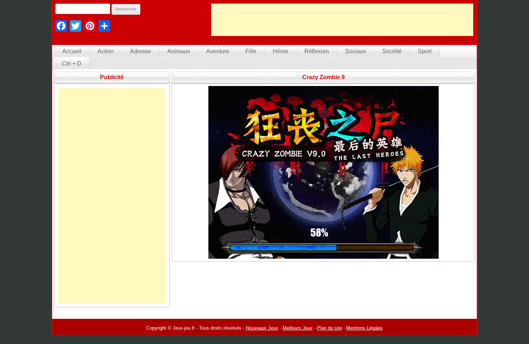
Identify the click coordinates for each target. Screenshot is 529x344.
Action (106, 51)
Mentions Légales (364, 328)
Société (392, 51)
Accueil (71, 51)
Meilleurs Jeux (297, 328)
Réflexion (316, 51)
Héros (280, 51)
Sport (424, 51)
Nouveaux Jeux (262, 328)
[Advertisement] (342, 20)
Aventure (217, 51)
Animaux (178, 51)
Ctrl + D (71, 63)
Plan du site (329, 328)
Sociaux (355, 51)
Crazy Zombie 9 (323, 77)
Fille (251, 51)
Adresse (140, 51)
